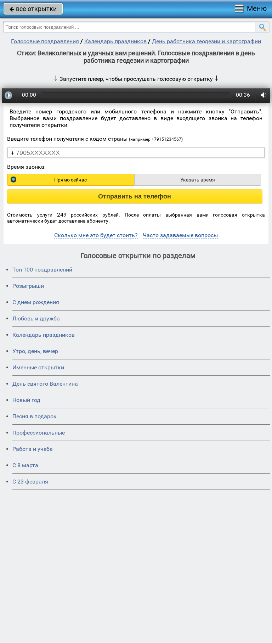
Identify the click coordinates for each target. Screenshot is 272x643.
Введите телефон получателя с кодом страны (95, 138)
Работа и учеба (32, 449)
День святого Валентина (45, 383)
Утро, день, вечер (35, 351)
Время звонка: (26, 166)
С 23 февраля (30, 481)
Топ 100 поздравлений (42, 269)
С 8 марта (25, 465)
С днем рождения (35, 302)
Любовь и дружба (36, 318)
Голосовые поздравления (45, 41)
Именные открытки (38, 367)
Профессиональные (38, 432)
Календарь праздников (115, 41)
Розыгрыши (28, 286)
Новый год (26, 400)
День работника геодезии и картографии (206, 41)
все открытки (33, 8)
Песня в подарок (34, 416)
